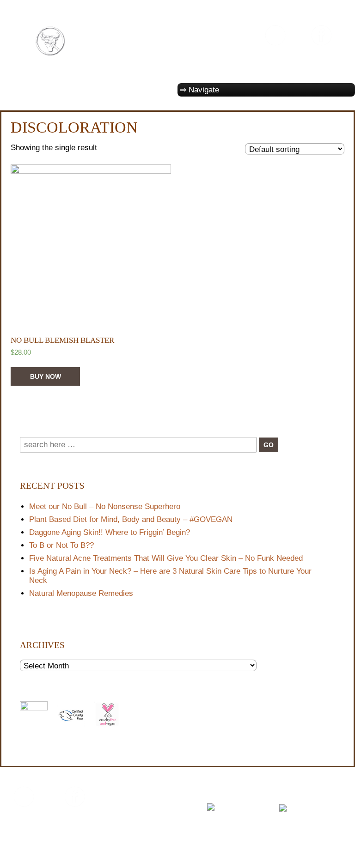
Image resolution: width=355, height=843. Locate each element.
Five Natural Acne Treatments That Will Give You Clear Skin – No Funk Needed (166, 558)
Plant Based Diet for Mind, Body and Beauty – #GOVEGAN (131, 519)
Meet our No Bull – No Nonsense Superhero (104, 506)
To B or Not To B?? (61, 545)
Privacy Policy (32, 831)
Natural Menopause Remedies (81, 593)
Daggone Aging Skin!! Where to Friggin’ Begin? (109, 532)
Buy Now (45, 376)
